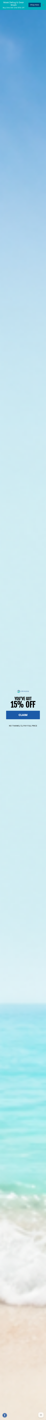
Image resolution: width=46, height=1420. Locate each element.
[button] (4, 1415)
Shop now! (34, 5)
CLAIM (23, 715)
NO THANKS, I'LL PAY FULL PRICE (23, 725)
